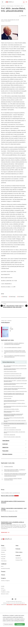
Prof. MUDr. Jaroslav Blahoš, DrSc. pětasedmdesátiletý (14, 423)
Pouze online (5, 450)
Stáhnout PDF (23, 15)
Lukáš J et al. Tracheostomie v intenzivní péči (12, 429)
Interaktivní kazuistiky (5, 568)
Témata (3, 575)
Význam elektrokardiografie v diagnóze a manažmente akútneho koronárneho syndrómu (14, 401)
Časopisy (3, 571)
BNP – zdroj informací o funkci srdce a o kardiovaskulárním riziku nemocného (13, 306)
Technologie (3, 550)
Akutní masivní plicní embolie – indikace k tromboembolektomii (12, 411)
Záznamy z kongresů (5, 580)
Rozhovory (3, 554)
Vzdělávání (3, 564)
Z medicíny (3, 548)
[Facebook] (12, 599)
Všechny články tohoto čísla (8, 362)
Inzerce (2, 588)
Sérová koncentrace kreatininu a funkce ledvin (12, 375)
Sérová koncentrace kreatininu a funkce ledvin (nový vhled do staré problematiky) (15, 407)
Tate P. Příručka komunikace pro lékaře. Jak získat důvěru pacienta (14, 432)
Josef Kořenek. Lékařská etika (9, 434)
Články (2, 545)
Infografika (3, 556)
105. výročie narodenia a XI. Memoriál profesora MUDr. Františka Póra (14, 418)
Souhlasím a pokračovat (19, 625)
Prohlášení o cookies (5, 592)
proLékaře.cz (7, 2)
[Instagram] (15, 599)
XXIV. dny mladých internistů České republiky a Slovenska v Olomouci (15, 421)
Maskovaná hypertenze (8, 396)
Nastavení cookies (5, 594)
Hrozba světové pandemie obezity (10, 371)
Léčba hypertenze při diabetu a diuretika (11, 409)
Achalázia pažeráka (7, 398)
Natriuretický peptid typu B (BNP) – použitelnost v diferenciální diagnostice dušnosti (15, 381)
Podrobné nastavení (8, 624)
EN (26, 2)
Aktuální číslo (5, 447)
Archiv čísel (5, 444)
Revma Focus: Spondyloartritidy (9, 516)
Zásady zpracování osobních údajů (20, 604)
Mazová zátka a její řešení (7, 495)
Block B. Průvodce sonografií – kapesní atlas (12, 436)
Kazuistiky (3, 558)
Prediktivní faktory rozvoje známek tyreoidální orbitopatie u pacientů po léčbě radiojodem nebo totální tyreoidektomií (15, 378)
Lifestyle (3, 552)
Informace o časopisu (7, 454)
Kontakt (2, 586)
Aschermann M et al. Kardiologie (10, 427)
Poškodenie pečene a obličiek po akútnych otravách (13, 386)
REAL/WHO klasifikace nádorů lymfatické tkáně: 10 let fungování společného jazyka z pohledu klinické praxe (14, 394)
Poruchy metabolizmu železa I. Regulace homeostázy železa (15, 391)
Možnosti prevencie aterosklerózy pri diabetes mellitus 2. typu (14, 404)
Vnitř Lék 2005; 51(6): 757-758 (13, 19)
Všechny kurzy (4, 532)
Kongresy (3, 578)
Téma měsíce (4, 561)
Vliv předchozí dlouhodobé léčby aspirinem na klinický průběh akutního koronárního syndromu (15, 369)
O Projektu (3, 590)
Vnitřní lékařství (5, 440)
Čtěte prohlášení (10, 604)
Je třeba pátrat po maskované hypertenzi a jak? (12, 373)
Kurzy (2, 566)
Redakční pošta (7, 425)
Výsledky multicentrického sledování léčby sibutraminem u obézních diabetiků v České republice (15, 389)
